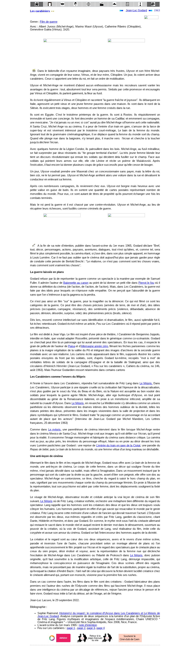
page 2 (81, 628)
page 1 (71, 628)
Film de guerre (48, 21)
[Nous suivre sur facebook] (88, 650)
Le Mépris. (146, 383)
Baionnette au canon (75, 282)
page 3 (91, 628)
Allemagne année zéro (94, 346)
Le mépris (54, 429)
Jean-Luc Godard (136, 10)
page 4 (100, 628)
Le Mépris (78, 403)
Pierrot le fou (146, 282)
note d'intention (88, 625)
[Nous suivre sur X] (95, 650)
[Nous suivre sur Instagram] (102, 650)
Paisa (71, 346)
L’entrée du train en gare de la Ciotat (118, 445)
